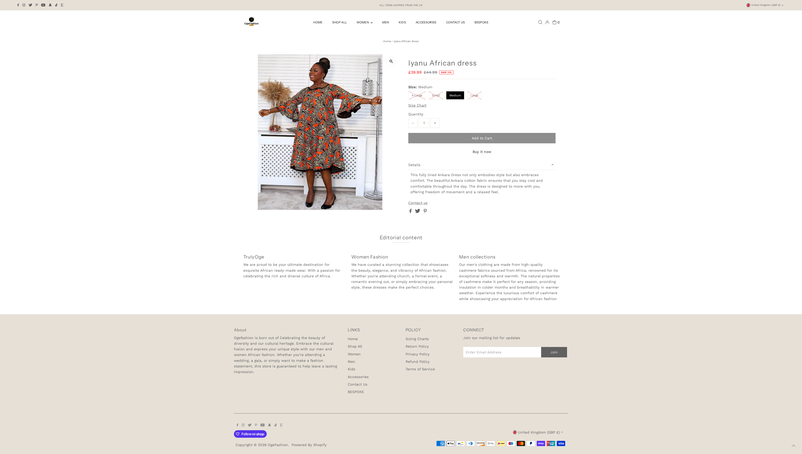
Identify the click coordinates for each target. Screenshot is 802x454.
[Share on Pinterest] (425, 212)
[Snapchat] (50, 5)
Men (385, 22)
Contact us (418, 203)
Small (436, 95)
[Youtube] (43, 5)
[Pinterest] (36, 5)
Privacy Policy (418, 354)
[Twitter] (30, 5)
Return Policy (417, 346)
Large (474, 95)
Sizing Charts (417, 339)
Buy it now (482, 152)
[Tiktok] (56, 5)
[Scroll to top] (793, 445)
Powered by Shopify (309, 445)
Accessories (426, 22)
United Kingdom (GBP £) (765, 5)
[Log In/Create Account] (547, 22)
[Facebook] (18, 5)
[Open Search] (540, 22)
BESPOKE (482, 22)
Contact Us (455, 22)
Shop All (339, 22)
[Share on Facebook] (411, 212)
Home (317, 22)
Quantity (415, 114)
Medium (455, 95)
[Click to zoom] (391, 61)
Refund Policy (418, 361)
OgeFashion (278, 445)
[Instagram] (23, 5)
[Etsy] (62, 5)
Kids (402, 22)
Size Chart (417, 105)
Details (414, 165)
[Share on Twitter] (418, 212)
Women (363, 22)
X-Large (417, 95)
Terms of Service (420, 369)
